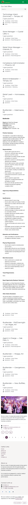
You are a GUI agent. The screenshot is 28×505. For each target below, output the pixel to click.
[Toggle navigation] (25, 2)
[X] (6, 432)
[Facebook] (2, 432)
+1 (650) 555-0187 (8, 428)
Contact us (6, 425)
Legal (2, 455)
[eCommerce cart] (23, 2)
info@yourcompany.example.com (11, 427)
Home (2, 449)
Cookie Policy (19, 498)
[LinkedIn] (10, 432)
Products (3, 452)
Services (3, 454)
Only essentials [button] (17, 502)
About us (3, 450)
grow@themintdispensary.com (10, 486)
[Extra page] (13, 491)
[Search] (25, 9)
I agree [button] (24, 502)
